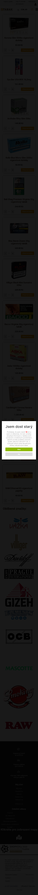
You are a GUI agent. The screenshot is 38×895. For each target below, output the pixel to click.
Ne (19, 454)
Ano (19, 449)
